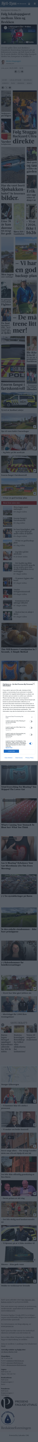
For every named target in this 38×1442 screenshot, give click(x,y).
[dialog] (19, 721)
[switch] (30, 721)
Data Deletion (9, 757)
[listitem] (19, 717)
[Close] (34, 684)
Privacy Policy (29, 757)
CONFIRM (11, 751)
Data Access (19, 757)
